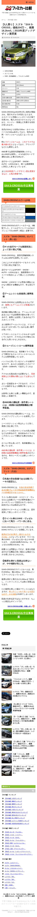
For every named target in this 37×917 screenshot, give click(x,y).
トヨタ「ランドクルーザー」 (14, 874)
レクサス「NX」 (10, 879)
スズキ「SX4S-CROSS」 (13, 865)
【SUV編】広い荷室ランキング (15, 818)
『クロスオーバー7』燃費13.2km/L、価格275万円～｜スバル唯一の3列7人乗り (23, 681)
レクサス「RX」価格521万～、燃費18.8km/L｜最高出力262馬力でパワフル (24, 694)
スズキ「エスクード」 (12, 863)
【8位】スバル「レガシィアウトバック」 (18, 851)
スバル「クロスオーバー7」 (14, 868)
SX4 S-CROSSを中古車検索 (18, 187)
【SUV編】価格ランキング (13, 801)
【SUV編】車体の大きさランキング (16, 812)
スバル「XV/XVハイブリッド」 (15, 871)
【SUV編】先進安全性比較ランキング (17, 823)
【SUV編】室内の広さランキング (15, 815)
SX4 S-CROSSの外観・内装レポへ (20, 606)
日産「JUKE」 (9, 885)
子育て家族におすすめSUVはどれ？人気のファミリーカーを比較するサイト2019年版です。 (18, 903)
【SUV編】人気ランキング (13, 798)
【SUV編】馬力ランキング (13, 807)
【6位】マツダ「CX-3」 (12, 846)
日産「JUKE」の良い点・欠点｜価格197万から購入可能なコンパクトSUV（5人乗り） (24, 656)
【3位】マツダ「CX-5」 (12, 837)
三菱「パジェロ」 (10, 888)
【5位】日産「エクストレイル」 (15, 843)
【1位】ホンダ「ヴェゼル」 (14, 832)
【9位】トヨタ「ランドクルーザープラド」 (19, 854)
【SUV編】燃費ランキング (13, 804)
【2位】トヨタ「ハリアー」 (14, 835)
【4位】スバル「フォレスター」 (15, 840)
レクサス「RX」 (10, 876)
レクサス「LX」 (10, 882)
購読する (7, 786)
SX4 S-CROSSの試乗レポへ (22, 179)
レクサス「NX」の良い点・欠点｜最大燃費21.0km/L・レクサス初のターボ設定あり (24, 731)
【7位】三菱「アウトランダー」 (15, 849)
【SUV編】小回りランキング (14, 809)
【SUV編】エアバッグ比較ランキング (17, 821)
